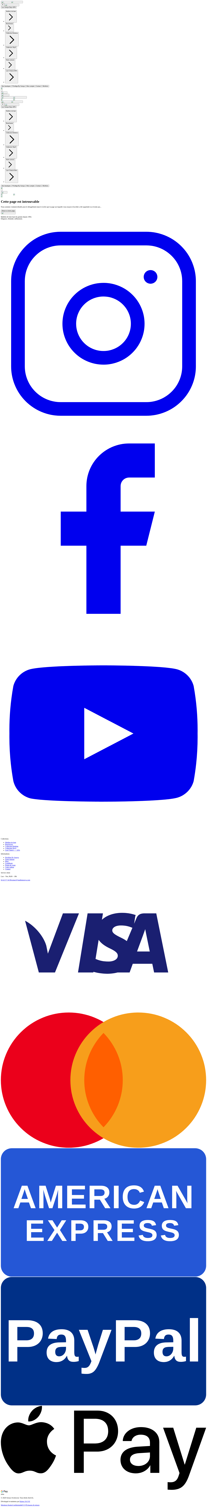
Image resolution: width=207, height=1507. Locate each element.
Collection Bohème (11, 846)
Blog (7, 861)
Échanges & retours (32, 1505)
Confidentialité (17, 1505)
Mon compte (30, 86)
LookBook (9, 863)
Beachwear (9, 844)
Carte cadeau (9, 867)
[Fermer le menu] (3, 4)
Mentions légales (6, 1505)
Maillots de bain (10, 842)
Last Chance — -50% (12, 850)
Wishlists (45, 86)
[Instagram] (103, 425)
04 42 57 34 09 (6, 880)
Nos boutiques (6, 86)
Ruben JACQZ (25, 1501)
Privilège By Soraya (18, 86)
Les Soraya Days (9, 7)
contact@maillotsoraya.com (20, 880)
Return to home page (8, 211)
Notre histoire (9, 859)
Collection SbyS (10, 848)
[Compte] (14, 97)
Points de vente (10, 865)
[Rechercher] (2, 90)
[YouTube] (103, 835)
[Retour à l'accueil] (4, 92)
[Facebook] (103, 630)
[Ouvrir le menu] (12, 2)
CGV (24, 1505)
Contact (38, 86)
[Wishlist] (5, 95)
